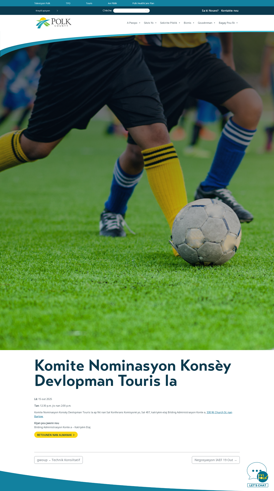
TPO (68, 3)
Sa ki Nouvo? (210, 10)
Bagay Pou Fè (227, 23)
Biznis (187, 23)
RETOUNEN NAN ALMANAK (54, 435)
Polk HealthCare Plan (143, 3)
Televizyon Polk (42, 3)
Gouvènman (205, 23)
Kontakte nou (229, 10)
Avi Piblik (112, 3)
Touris (89, 3)
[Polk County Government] (53, 23)
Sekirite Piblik (168, 23)
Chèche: (108, 10)
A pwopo (132, 23)
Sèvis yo (148, 23)
